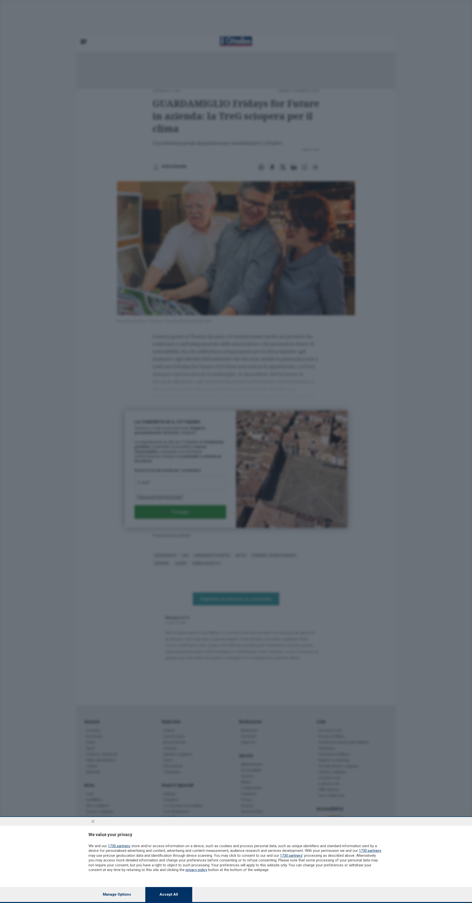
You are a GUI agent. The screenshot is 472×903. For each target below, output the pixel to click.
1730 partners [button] (119, 846)
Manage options (117, 894)
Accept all (169, 894)
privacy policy (196, 870)
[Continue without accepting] (92, 821)
